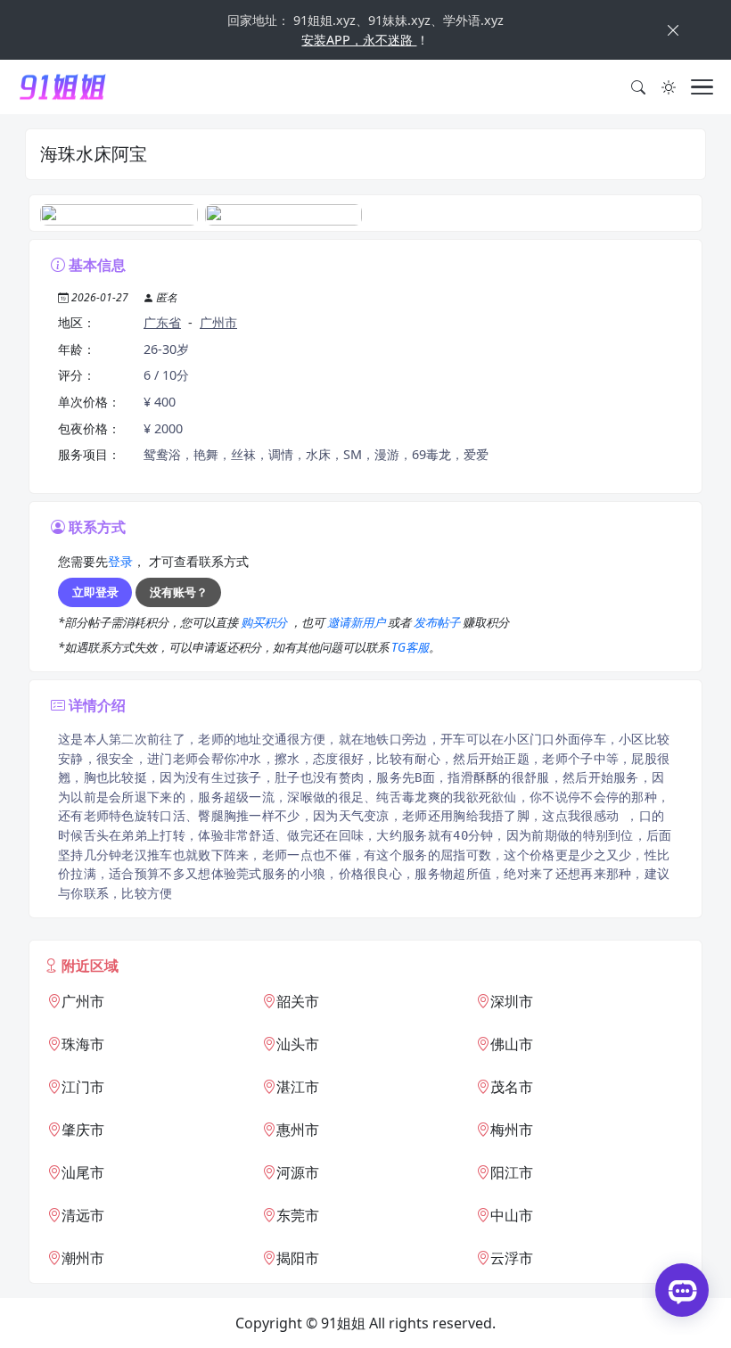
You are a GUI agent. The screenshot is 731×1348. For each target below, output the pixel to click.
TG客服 (410, 647)
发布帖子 (438, 622)
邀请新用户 (357, 622)
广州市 (218, 322)
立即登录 (95, 592)
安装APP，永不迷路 (358, 39)
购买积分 (265, 622)
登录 (120, 561)
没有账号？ (179, 592)
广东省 (162, 322)
